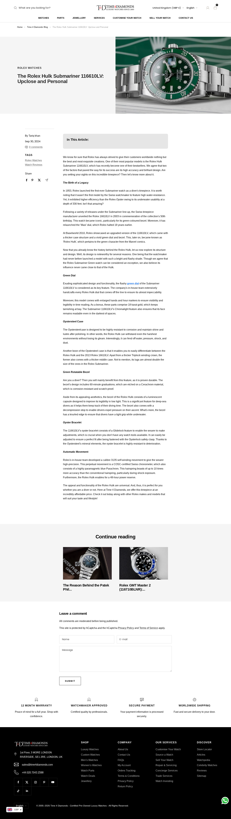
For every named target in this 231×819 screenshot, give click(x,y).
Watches (43, 18)
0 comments (36, 147)
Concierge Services (167, 770)
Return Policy (125, 786)
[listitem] (26, 180)
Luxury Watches (90, 749)
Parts (60, 18)
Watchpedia (203, 760)
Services (99, 18)
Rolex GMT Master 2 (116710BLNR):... (135, 587)
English (190, 7)
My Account (124, 765)
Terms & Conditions (129, 776)
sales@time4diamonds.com (37, 764)
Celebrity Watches (207, 765)
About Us (123, 749)
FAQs (121, 760)
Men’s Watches (89, 760)
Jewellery (79, 18)
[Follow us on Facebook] (18, 782)
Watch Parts (87, 770)
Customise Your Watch (127, 18)
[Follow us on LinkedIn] (27, 790)
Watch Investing (164, 781)
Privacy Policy (126, 628)
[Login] (208, 8)
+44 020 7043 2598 (33, 772)
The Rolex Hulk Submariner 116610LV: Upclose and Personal (80, 27)
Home (19, 27)
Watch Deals (88, 776)
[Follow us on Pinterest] (44, 782)
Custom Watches (90, 754)
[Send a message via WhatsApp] (225, 800)
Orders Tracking (126, 770)
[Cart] (215, 8)
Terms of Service (148, 628)
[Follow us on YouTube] (53, 782)
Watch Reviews (33, 164)
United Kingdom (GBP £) (167, 7)
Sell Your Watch (159, 18)
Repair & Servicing (166, 765)
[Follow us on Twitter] (27, 782)
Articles (201, 754)
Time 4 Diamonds (59, 805)
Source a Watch (164, 754)
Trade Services (164, 776)
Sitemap (201, 776)
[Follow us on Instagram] (35, 782)
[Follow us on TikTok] (18, 790)
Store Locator (204, 749)
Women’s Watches (91, 765)
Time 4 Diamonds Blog (37, 27)
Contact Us (186, 18)
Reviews (202, 770)
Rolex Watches (29, 68)
